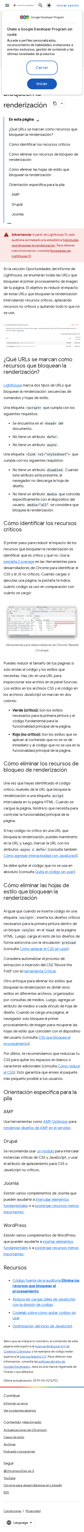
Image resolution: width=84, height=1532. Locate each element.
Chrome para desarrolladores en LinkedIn (33, 1485)
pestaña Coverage (19, 562)
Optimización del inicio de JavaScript (42, 1326)
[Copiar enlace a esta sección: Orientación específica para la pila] (16, 1099)
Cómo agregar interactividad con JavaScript (40, 856)
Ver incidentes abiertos (20, 1410)
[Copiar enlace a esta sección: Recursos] (31, 1268)
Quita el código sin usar (54, 872)
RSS (6, 1492)
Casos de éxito (14, 1437)
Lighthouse (13, 385)
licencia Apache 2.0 (33, 1357)
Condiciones (12, 1511)
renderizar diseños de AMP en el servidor (37, 1128)
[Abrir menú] (7, 5)
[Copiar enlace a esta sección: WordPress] (30, 1226)
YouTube (9, 1478)
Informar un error (16, 1403)
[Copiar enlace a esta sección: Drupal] (21, 1141)
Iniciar (42, 84)
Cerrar (42, 68)
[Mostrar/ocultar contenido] (38, 120)
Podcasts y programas (19, 1451)
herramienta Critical (40, 971)
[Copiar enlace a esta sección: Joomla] (23, 1183)
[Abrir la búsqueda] (40, 5)
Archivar (10, 1444)
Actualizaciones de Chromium (25, 1430)
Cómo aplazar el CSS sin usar (43, 949)
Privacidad (33, 1511)
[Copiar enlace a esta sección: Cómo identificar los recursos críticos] (26, 530)
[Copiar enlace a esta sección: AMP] (17, 1112)
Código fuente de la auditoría (46, 1286)
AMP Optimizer (55, 1122)
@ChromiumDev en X (19, 1471)
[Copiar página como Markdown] (55, 103)
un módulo (45, 1151)
